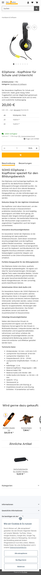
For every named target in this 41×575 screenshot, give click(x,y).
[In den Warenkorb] (20, 155)
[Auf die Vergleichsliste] (28, 27)
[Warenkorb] (37, 2)
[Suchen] (36, 8)
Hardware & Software (18, 84)
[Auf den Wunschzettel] (34, 27)
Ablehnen (21, 566)
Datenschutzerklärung (18, 547)
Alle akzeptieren (21, 553)
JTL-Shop (24, 572)
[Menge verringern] (4, 148)
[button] (28, 2)
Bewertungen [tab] (25, 163)
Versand (17, 110)
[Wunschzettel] (32, 2)
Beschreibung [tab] (8, 163)
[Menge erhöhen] (36, 148)
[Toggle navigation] (3, 1)
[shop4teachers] (12, 2)
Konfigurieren (21, 560)
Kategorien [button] (7, 486)
